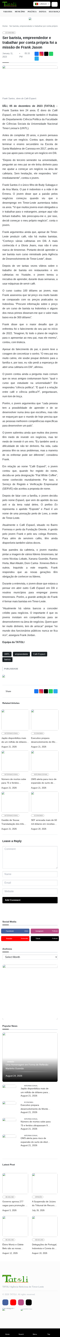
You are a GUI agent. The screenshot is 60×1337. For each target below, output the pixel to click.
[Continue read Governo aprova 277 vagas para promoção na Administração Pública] (15, 1183)
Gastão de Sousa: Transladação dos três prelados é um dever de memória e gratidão (13, 822)
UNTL (7, 654)
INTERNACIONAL (11, 733)
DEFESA (42, 12)
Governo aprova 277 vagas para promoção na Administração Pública (15, 1203)
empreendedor (21, 654)
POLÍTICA (32, 12)
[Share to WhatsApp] (51, 54)
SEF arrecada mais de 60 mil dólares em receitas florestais (44, 822)
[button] (7, 1333)
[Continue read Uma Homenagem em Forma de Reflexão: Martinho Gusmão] (30, 1057)
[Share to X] (46, 54)
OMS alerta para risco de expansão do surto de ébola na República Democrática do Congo (43, 781)
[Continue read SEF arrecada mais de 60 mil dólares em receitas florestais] (45, 802)
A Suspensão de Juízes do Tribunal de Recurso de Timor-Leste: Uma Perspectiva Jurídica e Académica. (44, 1203)
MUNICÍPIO (20, 12)
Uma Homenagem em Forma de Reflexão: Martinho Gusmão (27, 1066)
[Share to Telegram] (37, 59)
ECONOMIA (10, 33)
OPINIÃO (10, 1062)
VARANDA (7, 12)
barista (7, 659)
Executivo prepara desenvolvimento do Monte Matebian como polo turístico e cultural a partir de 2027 (44, 740)
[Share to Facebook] (37, 54)
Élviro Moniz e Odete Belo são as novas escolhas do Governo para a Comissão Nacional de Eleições (13, 1246)
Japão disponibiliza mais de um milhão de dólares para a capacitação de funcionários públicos (14, 740)
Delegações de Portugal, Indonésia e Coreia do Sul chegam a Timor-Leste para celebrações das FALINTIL (44, 1246)
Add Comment (12, 900)
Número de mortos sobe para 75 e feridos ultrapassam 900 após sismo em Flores (13, 781)
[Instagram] (41, 54)
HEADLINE (9, 1197)
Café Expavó (39, 654)
